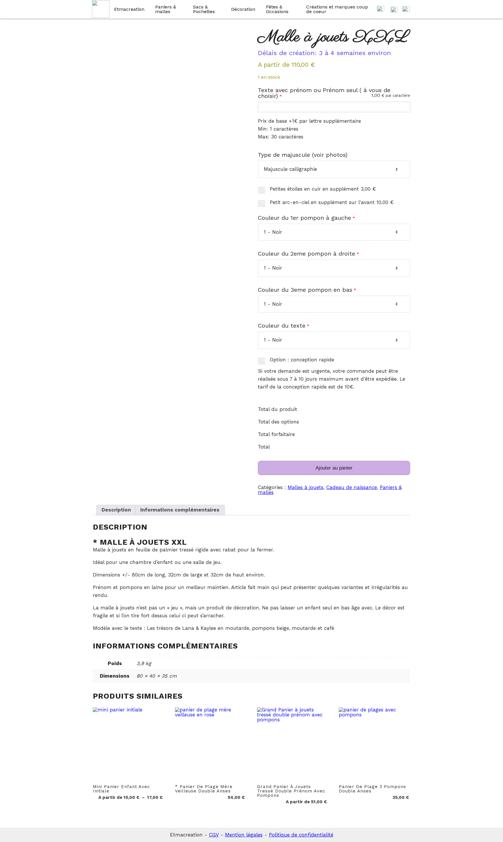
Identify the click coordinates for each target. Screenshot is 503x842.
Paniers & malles (165, 9)
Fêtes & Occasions (277, 9)
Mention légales (244, 835)
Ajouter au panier (334, 468)
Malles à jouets (305, 487)
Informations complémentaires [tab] (179, 510)
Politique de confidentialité (301, 835)
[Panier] (380, 9)
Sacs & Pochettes (204, 9)
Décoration (243, 9)
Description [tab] (116, 510)
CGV (214, 835)
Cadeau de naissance (351, 487)
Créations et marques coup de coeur (337, 9)
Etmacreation (129, 9)
